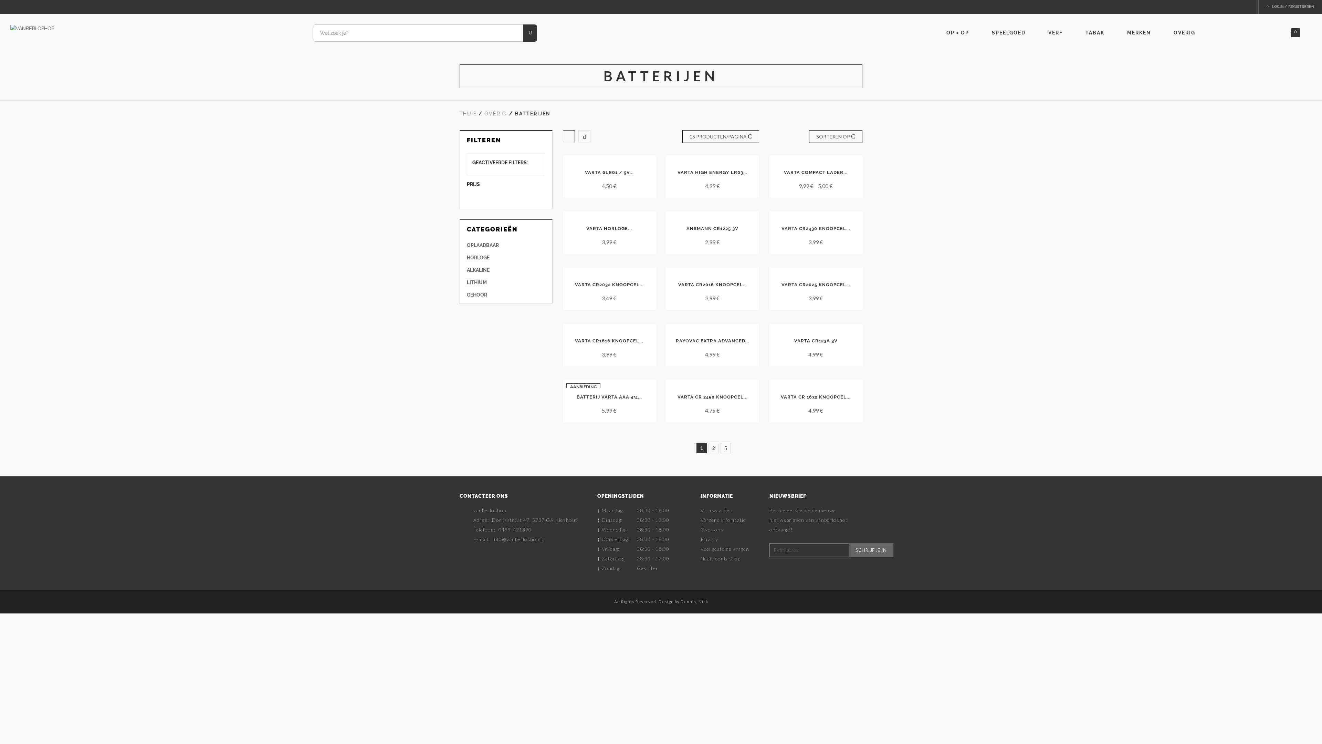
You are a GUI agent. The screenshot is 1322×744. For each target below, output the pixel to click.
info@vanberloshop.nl (519, 539)
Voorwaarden (717, 510)
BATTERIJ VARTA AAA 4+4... (609, 397)
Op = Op (957, 32)
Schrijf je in (871, 550)
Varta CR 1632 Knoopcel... (816, 397)
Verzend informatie (723, 520)
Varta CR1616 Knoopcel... (609, 340)
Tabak (1094, 32)
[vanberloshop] (32, 28)
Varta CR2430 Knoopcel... (815, 228)
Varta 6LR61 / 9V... (609, 172)
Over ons (712, 530)
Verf (1055, 32)
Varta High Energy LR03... (712, 172)
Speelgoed (1009, 32)
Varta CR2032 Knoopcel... (609, 284)
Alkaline (478, 270)
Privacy (709, 539)
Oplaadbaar (483, 245)
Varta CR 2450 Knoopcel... (713, 397)
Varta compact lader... (816, 172)
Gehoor (477, 295)
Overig (1184, 32)
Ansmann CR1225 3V (712, 228)
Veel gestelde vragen (725, 549)
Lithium (477, 282)
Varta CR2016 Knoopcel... (712, 284)
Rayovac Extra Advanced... (712, 340)
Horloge (478, 257)
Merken (1139, 32)
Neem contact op (721, 558)
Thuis (468, 113)
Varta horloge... (609, 228)
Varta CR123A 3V (816, 340)
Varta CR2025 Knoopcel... (815, 284)
